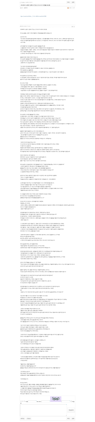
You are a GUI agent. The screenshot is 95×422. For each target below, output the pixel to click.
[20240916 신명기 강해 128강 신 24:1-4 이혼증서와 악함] (22, 418)
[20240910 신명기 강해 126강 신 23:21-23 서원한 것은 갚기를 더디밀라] (29, 418)
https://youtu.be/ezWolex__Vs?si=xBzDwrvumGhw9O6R (33, 16)
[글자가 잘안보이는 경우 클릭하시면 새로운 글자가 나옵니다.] (55, 399)
